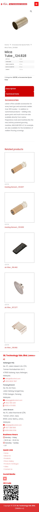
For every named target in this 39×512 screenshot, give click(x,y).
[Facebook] (5, 478)
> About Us (7, 456)
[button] (31, 11)
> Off (5, 446)
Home (7, 45)
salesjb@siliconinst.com (13, 425)
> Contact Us (7, 469)
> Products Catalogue (11, 464)
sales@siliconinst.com (12, 379)
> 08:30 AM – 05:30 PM (11, 440)
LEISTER (15, 77)
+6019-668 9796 (10, 430)
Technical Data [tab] (12, 94)
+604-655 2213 (10, 403)
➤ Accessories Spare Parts (21, 45)
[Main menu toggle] (36, 4)
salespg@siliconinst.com (13, 400)
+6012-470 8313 (9, 406)
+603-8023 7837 (11, 381)
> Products (7, 458)
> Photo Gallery (8, 461)
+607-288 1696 (10, 428)
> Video (5, 467)
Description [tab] (11, 88)
